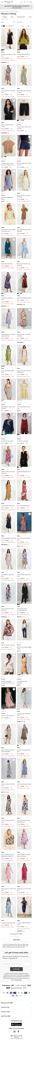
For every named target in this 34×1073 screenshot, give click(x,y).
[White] (19, 120)
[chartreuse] (19, 293)
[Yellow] (18, 400)
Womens (7, 11)
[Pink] (4, 156)
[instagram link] (14, 1031)
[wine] (4, 49)
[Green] (21, 120)
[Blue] (21, 400)
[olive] (18, 49)
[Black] (18, 120)
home (2, 11)
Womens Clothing (14, 11)
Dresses (5, 17)
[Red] (18, 434)
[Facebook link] (18, 1031)
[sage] (18, 709)
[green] (2, 366)
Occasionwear (21, 17)
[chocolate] (18, 293)
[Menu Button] (2, 2)
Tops (12, 17)
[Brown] (23, 120)
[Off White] (7, 156)
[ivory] (4, 293)
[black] (2, 49)
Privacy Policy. (18, 980)
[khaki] (18, 745)
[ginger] (19, 49)
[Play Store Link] (16, 1024)
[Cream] (2, 400)
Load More (16, 940)
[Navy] (2, 434)
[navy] (2, 293)
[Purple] (4, 400)
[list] (8, 38)
